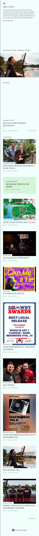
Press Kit (21, 50)
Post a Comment (13, 130)
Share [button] (4, 130)
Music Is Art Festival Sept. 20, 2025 (19, 222)
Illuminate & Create (13, 293)
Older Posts (32, 518)
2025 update (8, 385)
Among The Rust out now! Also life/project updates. (19, 506)
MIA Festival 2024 (11, 470)
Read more (32, 130)
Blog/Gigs (7, 50)
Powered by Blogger (21, 530)
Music (14, 50)
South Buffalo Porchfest (16, 258)
